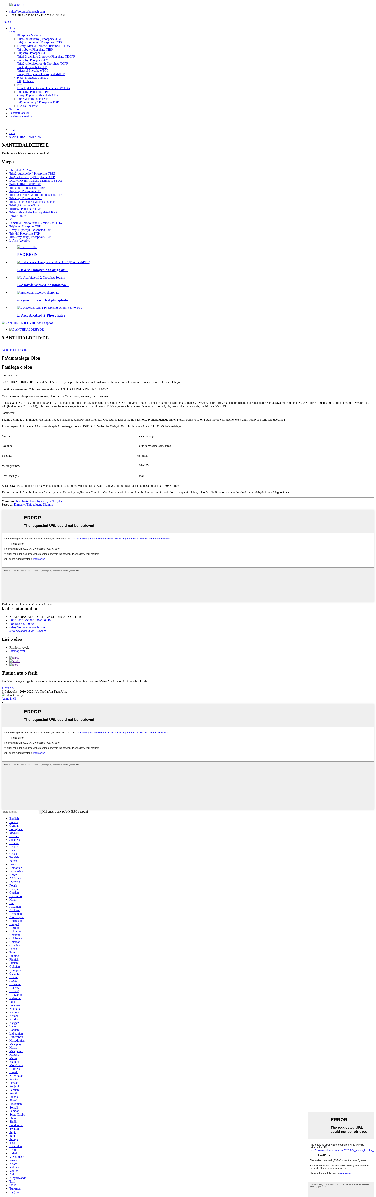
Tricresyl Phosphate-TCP (32, 70)
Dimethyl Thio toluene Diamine (33, 504)
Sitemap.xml (17, 651)
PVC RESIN (27, 255)
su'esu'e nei (8, 688)
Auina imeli (9, 698)
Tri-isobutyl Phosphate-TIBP (35, 49)
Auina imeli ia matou (14, 349)
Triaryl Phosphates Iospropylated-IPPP (41, 74)
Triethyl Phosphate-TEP (32, 67)
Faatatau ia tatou (19, 113)
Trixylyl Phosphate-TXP (32, 98)
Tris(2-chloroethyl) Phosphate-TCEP (40, 42)
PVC (20, 84)
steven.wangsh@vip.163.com (27, 630)
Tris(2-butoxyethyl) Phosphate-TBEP (40, 39)
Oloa (12, 31)
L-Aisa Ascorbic (27, 105)
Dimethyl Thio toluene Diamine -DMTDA (43, 88)
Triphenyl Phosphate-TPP (33, 53)
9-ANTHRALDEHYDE (33, 77)
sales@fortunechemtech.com (27, 11)
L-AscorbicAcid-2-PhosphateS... (43, 315)
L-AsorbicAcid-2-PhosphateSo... (43, 285)
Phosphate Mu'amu (29, 35)
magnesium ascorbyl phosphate (42, 300)
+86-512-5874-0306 (21, 623)
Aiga (12, 28)
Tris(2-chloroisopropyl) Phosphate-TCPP (42, 63)
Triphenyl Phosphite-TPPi (33, 91)
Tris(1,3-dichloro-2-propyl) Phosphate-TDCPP (46, 56)
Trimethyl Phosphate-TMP (33, 60)
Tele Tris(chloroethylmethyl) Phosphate (39, 501)
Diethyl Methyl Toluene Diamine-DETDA (43, 46)
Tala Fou (14, 109)
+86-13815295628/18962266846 (30, 620)
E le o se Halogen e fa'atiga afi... (42, 270)
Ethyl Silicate (25, 81)
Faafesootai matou (20, 116)
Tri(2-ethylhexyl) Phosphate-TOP (38, 102)
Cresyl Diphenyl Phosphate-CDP (37, 95)
